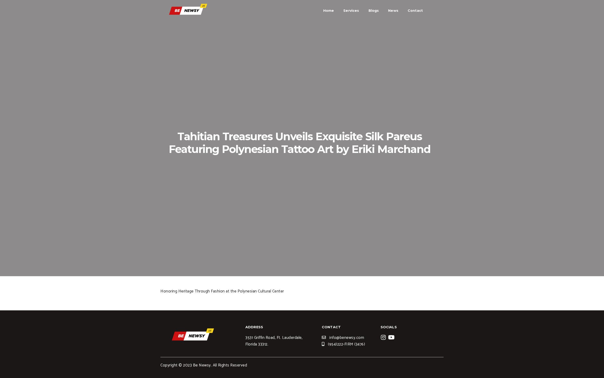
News (393, 10)
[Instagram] (383, 337)
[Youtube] (391, 337)
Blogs (374, 10)
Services (351, 10)
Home (328, 10)
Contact (415, 10)
